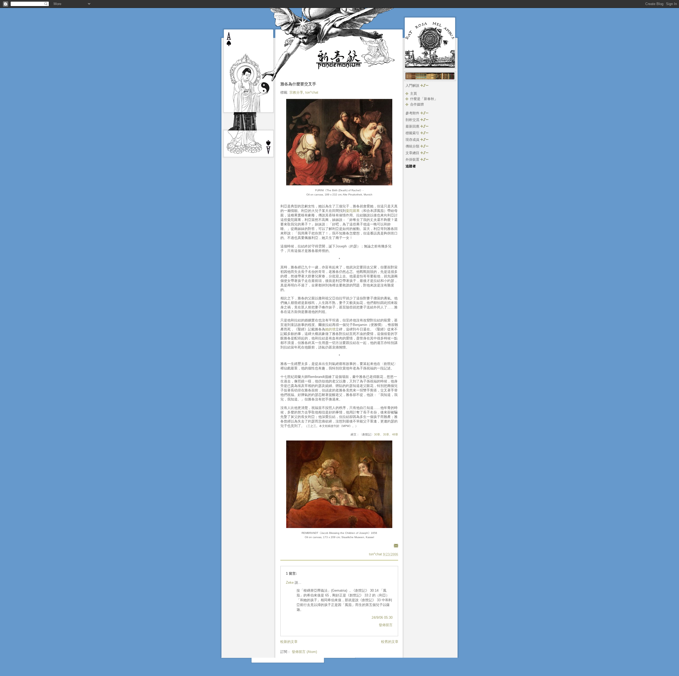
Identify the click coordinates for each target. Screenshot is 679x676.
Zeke (290, 583)
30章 (377, 434)
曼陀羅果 (353, 211)
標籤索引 (413, 133)
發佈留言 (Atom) (304, 652)
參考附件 (413, 113)
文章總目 (413, 153)
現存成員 (413, 140)
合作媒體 (417, 104)
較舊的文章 (389, 642)
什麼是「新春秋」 (424, 99)
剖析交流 (413, 120)
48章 (395, 434)
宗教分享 (296, 92)
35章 (386, 434)
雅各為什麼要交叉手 (298, 84)
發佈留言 (386, 625)
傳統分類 (413, 146)
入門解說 (413, 86)
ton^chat (311, 92)
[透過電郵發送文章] (395, 545)
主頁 (413, 93)
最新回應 (413, 126)
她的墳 (330, 329)
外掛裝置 (413, 160)
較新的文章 (289, 642)
